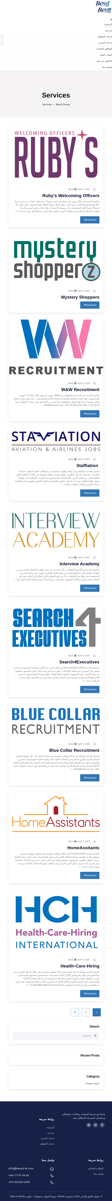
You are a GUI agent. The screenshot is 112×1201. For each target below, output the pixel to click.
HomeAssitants (83, 847)
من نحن (108, 30)
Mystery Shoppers (80, 297)
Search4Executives (79, 661)
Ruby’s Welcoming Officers (70, 195)
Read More (91, 220)
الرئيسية (108, 24)
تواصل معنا (107, 67)
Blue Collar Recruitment (74, 750)
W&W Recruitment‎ (80, 389)
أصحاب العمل (106, 55)
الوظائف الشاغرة (104, 49)
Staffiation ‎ (87, 465)
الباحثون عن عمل (104, 61)
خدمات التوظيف (104, 36)
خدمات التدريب (105, 42)
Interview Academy (79, 563)
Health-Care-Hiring (80, 966)
